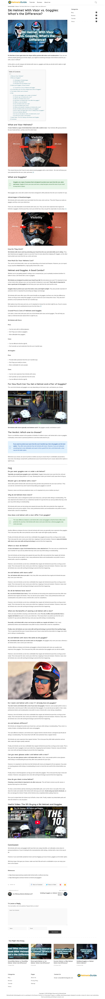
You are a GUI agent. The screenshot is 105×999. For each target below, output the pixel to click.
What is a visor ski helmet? (21, 102)
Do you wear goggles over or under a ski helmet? (26, 95)
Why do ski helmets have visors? (22, 98)
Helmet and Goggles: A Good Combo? (20, 85)
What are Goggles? (16, 77)
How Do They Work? (19, 81)
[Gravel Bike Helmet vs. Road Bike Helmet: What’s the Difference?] (18, 951)
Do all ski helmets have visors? (22, 105)
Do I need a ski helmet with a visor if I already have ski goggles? (29, 110)
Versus (73, 21)
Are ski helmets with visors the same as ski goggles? (27, 108)
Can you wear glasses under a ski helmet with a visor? (27, 113)
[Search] (96, 2)
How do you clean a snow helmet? (23, 115)
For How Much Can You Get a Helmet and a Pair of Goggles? (26, 89)
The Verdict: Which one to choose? (19, 91)
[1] (65, 209)
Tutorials (73, 18)
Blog (72, 12)
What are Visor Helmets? (17, 76)
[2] (33, 172)
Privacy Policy (34, 980)
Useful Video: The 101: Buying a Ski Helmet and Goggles (25, 117)
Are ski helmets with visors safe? (22, 103)
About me (33, 977)
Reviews (73, 15)
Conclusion (14, 119)
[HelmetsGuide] (17, 2)
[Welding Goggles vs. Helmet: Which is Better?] (87, 951)
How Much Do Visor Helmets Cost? (23, 83)
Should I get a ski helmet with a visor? (23, 97)
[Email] (65, 885)
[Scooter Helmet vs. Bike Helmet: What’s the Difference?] (64, 951)
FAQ (12, 93)
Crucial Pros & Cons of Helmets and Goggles (25, 87)
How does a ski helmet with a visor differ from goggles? (27, 100)
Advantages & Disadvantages (21, 80)
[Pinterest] (60, 885)
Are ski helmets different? (21, 112)
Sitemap (33, 983)
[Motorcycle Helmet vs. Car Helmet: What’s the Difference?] (41, 951)
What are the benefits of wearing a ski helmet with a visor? (28, 107)
